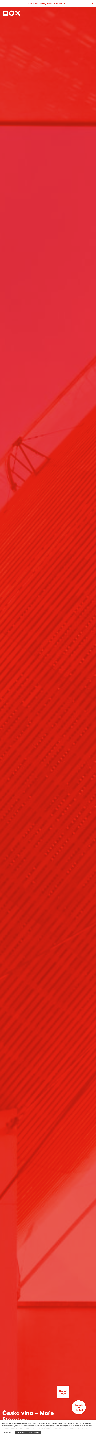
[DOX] (11, 12)
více (48, 1427)
